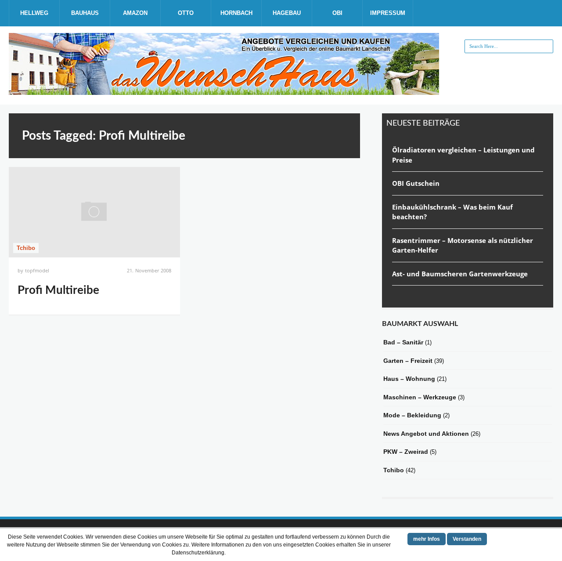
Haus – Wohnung (409, 378)
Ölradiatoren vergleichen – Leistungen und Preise (463, 154)
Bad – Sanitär (403, 342)
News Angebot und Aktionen (426, 433)
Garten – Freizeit (407, 360)
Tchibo (26, 248)
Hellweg (34, 13)
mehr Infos (426, 539)
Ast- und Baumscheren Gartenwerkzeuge (460, 273)
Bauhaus (85, 13)
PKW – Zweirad (405, 451)
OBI (337, 13)
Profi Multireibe (58, 290)
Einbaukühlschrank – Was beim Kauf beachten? (452, 212)
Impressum (387, 13)
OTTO (186, 13)
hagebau (287, 13)
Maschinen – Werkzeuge (419, 397)
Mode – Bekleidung (412, 415)
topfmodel (37, 270)
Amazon (135, 13)
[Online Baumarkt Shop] (224, 91)
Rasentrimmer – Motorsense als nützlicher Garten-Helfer (462, 245)
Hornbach (236, 13)
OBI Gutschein (416, 183)
